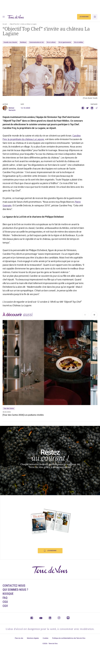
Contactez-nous (14, 585)
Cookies (45, 638)
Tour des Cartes (9, 408)
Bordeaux (23, 42)
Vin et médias (78, 42)
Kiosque (8, 594)
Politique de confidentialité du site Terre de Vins (68, 638)
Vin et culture (51, 42)
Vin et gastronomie (65, 42)
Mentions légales (33, 638)
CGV (5, 606)
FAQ (5, 598)
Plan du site (19, 638)
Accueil (5, 24)
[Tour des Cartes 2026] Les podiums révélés (23, 415)
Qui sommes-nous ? (15, 589)
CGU (5, 602)
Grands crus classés (10, 42)
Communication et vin (36, 42)
